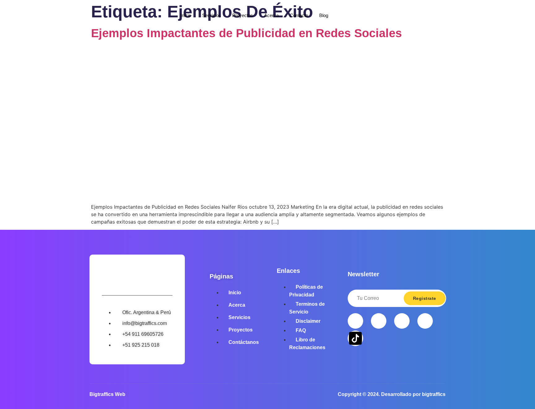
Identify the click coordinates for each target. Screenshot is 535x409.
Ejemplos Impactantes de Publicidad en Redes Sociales (246, 33)
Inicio (186, 15)
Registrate (424, 298)
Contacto (299, 15)
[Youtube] (402, 321)
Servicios (211, 15)
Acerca (271, 15)
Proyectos (242, 15)
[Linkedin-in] (425, 321)
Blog (323, 15)
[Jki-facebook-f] (355, 321)
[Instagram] (378, 321)
